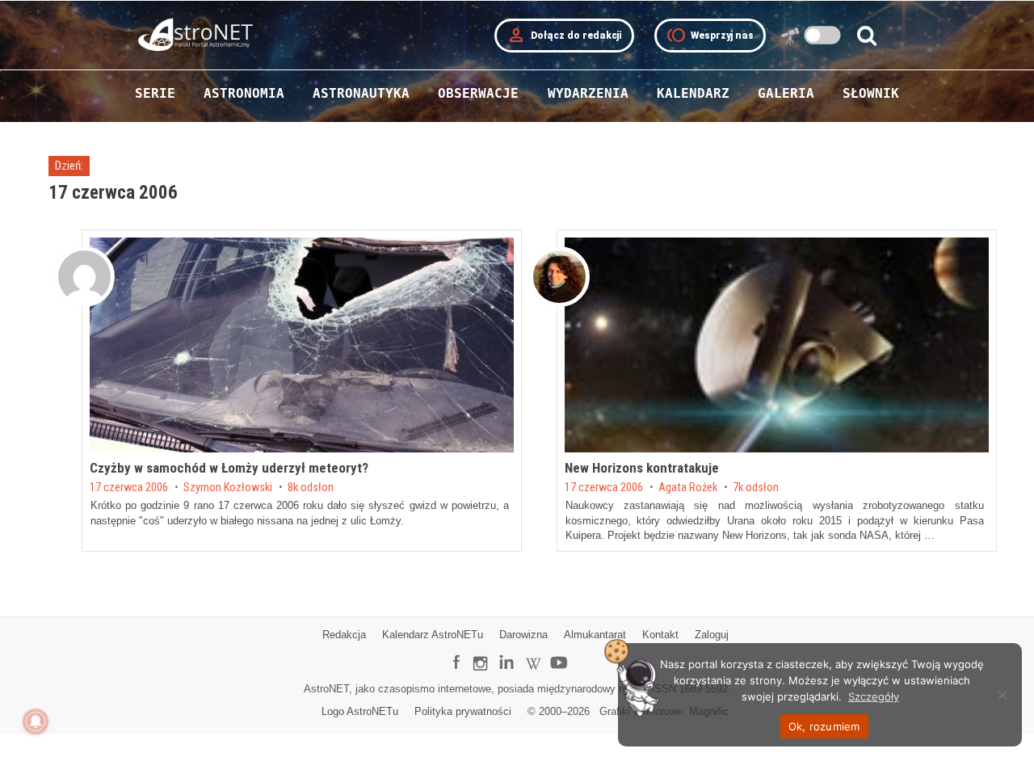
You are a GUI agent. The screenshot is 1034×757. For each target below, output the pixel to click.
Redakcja (344, 635)
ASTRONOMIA (244, 93)
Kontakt (660, 635)
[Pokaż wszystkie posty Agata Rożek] (559, 276)
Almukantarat (595, 635)
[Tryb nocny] (823, 35)
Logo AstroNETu (360, 711)
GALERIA (786, 93)
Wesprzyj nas (710, 35)
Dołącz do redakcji (564, 35)
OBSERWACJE (478, 93)
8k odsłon (310, 488)
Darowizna (523, 635)
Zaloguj (712, 635)
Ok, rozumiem (824, 726)
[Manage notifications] (35, 721)
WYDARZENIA (588, 93)
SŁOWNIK (871, 93)
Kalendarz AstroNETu (432, 635)
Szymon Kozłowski (228, 488)
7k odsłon (755, 488)
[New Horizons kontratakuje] (777, 345)
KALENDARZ (693, 93)
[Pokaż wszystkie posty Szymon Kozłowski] (84, 276)
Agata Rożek (688, 488)
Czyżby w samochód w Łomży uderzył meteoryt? (229, 468)
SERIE (155, 93)
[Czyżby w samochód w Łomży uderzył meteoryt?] (302, 345)
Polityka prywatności (462, 711)
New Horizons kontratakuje (642, 468)
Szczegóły (873, 696)
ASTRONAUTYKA (361, 93)
